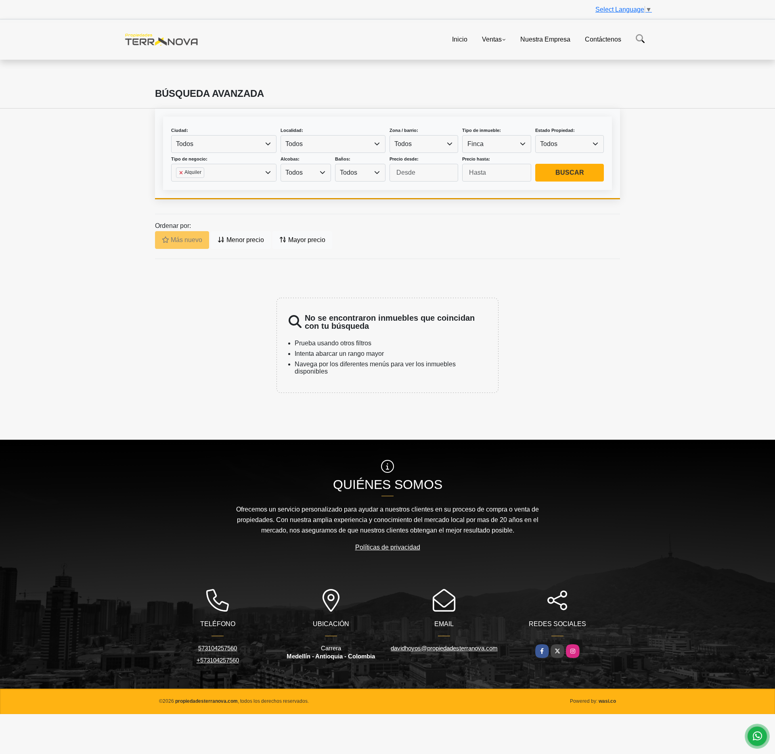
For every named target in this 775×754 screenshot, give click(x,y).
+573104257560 (218, 660)
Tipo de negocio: (189, 159)
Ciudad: (179, 130)
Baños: (342, 159)
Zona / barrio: (404, 130)
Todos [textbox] (184, 143)
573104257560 (217, 648)
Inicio (459, 39)
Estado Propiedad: (555, 130)
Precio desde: (404, 159)
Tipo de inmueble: (481, 130)
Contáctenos (603, 39)
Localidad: (292, 130)
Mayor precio (306, 239)
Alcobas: (290, 159)
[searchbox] (178, 185)
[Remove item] (181, 172)
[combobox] (223, 144)
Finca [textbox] (475, 143)
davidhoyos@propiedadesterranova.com (444, 648)
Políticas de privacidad (387, 547)
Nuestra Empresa (545, 39)
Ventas (492, 39)
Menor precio (244, 239)
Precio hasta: (476, 159)
